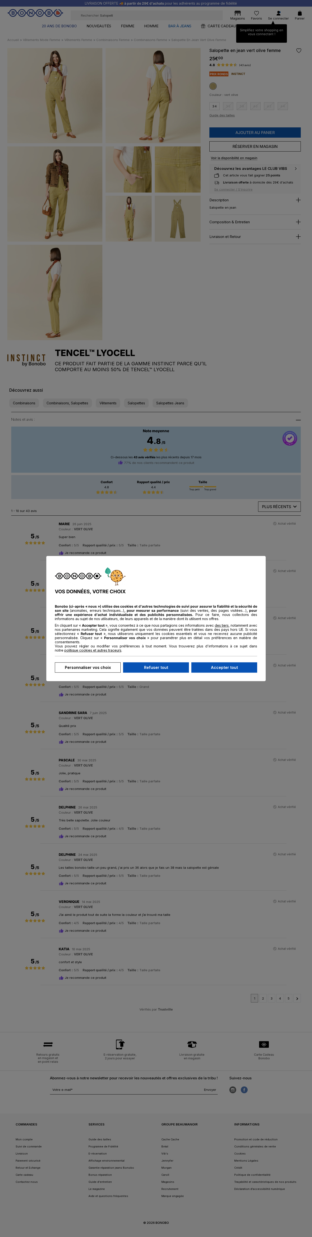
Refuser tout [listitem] (156, 667)
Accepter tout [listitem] (224, 667)
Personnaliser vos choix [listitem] (88, 667)
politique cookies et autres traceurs (92, 650)
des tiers (222, 625)
